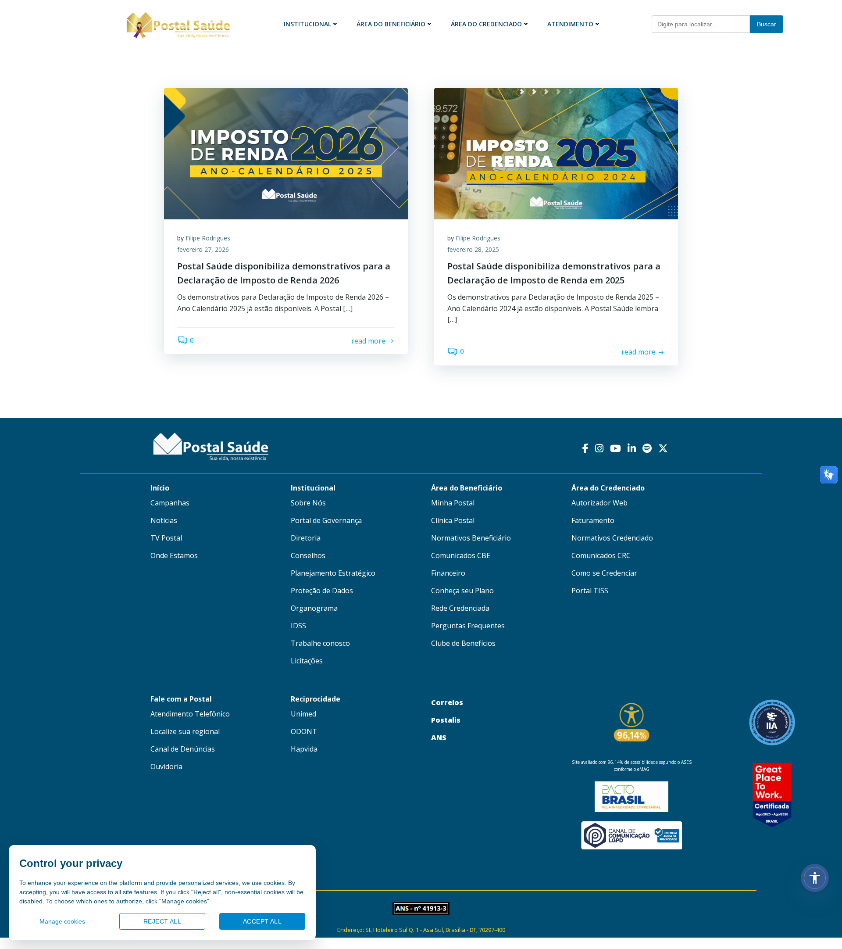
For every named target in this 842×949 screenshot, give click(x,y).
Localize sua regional (185, 731)
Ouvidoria (166, 766)
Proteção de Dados (322, 590)
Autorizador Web (599, 503)
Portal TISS (589, 590)
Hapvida (304, 749)
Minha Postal (453, 503)
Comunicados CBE (460, 555)
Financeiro (448, 573)
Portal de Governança (326, 520)
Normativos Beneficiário (471, 538)
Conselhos (308, 555)
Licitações (307, 661)
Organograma (314, 608)
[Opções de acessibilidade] (815, 878)
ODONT (304, 731)
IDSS (298, 625)
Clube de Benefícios (463, 643)
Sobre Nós (308, 503)
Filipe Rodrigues (208, 238)
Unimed (303, 714)
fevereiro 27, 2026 (203, 249)
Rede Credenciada (460, 608)
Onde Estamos (174, 555)
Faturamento (592, 520)
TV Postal (166, 538)
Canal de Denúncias (182, 749)
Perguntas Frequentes (468, 625)
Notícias (163, 520)
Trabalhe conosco (320, 643)
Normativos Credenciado (612, 538)
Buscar (766, 24)
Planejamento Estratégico (333, 573)
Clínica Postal (453, 520)
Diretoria (306, 538)
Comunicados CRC (601, 555)
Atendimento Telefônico (190, 714)
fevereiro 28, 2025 (473, 249)
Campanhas (169, 503)
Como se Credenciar (604, 573)
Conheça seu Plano (462, 590)
